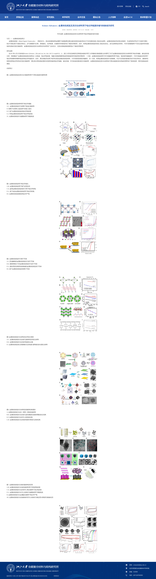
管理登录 (56, 576)
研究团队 (50, 17)
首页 (6, 17)
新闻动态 (35, 17)
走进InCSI (128, 17)
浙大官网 (120, 6)
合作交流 (81, 17)
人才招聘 (112, 17)
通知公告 (96, 17)
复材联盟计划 (145, 17)
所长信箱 (128, 6)
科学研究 (66, 17)
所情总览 (20, 17)
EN (139, 6)
